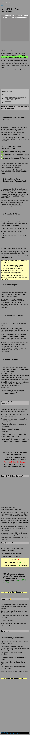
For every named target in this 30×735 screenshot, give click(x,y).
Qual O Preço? (8, 101)
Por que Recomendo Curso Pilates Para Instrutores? (15, 97)
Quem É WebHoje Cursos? (10, 99)
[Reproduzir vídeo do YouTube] (15, 80)
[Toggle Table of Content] (2, 94)
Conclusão (7, 102)
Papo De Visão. (23, 671)
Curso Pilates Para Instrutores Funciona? (13, 98)
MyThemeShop (9, 733)
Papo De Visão (6, 2)
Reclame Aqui (20, 181)
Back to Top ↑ (16, 733)
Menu (2, 5)
